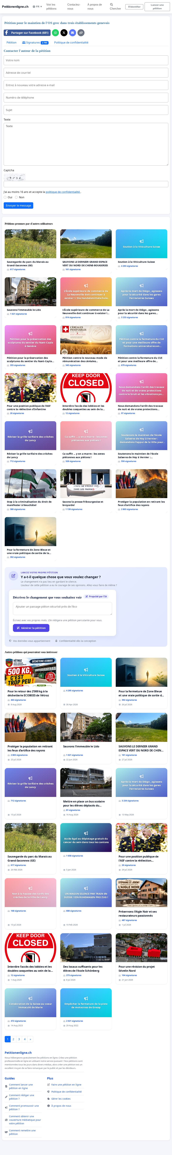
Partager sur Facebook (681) (29, 33)
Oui (10, 197)
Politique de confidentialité (71, 42)
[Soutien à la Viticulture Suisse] (141, 249)
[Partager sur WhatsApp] (55, 32)
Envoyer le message (18, 205)
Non (21, 197)
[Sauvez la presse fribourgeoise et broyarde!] (86, 491)
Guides (10, 1078)
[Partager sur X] (64, 32)
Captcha (9, 170)
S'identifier (134, 6)
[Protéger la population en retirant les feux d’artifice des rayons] (141, 491)
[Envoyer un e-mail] (72, 32)
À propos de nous (95, 6)
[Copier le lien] (80, 32)
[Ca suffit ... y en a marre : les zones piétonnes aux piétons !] (86, 443)
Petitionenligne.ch (15, 6)
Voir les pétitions (51, 6)
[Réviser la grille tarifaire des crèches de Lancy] (30, 443)
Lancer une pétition (157, 7)
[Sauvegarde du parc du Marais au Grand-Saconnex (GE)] (30, 251)
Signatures (36, 42)
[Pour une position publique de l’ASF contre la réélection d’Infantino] (30, 395)
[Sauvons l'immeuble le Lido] (30, 297)
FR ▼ (39, 6)
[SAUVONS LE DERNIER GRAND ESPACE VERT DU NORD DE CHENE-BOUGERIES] (86, 251)
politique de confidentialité (63, 192)
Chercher (115, 8)
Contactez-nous (73, 6)
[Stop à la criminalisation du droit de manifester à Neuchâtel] (30, 491)
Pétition (11, 42)
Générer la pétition (33, 628)
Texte (7, 119)
